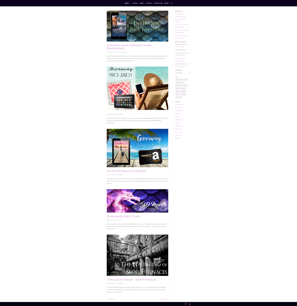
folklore (180, 79)
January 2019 (178, 107)
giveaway (182, 82)
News (122, 220)
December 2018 (179, 110)
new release (183, 88)
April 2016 (178, 123)
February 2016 (179, 126)
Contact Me (158, 3)
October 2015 (178, 132)
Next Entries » (164, 299)
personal (177, 91)
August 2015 (178, 135)
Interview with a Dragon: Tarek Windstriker (129, 47)
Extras (135, 3)
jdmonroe (110, 52)
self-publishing (183, 91)
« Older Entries (111, 299)
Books (127, 3)
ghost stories (185, 79)
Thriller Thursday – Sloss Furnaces (131, 280)
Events (149, 3)
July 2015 (177, 138)
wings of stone (124, 52)
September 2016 (179, 120)
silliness (177, 94)
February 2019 (179, 104)
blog (176, 79)
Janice (176, 58)
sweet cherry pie (183, 94)
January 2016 (178, 129)
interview (119, 52)
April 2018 (178, 113)
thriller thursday (179, 97)
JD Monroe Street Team (123, 216)
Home (167, 3)
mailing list (178, 88)
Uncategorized (120, 114)
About (142, 3)
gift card (177, 82)
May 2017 (177, 117)
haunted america (179, 85)
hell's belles (185, 85)
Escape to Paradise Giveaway (126, 171)
